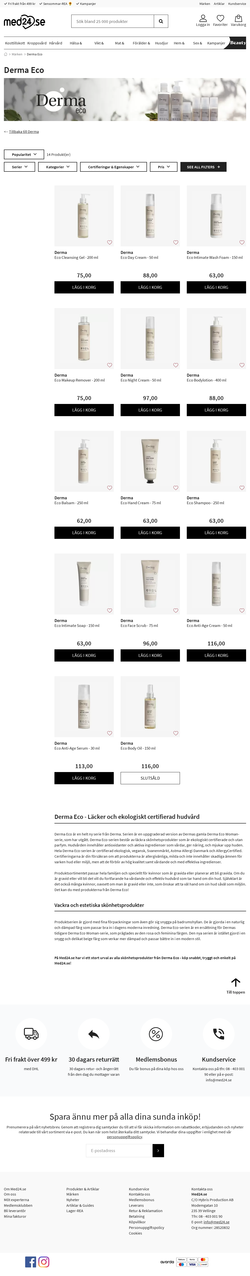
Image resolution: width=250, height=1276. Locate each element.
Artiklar (219, 3)
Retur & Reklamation (146, 1210)
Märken (204, 3)
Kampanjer (87, 3)
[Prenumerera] (158, 1150)
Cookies (135, 1233)
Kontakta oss (139, 1194)
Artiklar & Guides (80, 1205)
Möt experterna (16, 1199)
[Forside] (5, 54)
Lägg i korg (84, 287)
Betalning (137, 1216)
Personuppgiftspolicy (146, 1227)
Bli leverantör (15, 1210)
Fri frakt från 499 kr (21, 3)
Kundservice (237, 3)
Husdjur (161, 42)
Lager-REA (74, 1210)
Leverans (136, 1205)
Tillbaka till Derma (24, 131)
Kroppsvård (37, 42)
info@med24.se (216, 1221)
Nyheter (72, 1199)
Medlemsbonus (141, 1199)
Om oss (10, 1194)
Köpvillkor (137, 1221)
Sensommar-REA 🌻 (57, 3)
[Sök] (161, 21)
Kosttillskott (15, 42)
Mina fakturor (15, 1216)
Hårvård (55, 42)
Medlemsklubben (18, 1205)
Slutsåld (150, 778)
